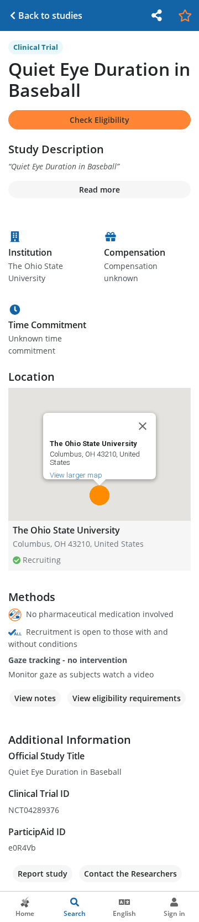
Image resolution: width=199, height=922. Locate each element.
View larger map (76, 475)
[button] (99, 495)
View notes (35, 698)
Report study (42, 873)
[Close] (142, 426)
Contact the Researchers (130, 873)
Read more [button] (99, 189)
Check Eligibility (99, 120)
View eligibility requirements (126, 698)
